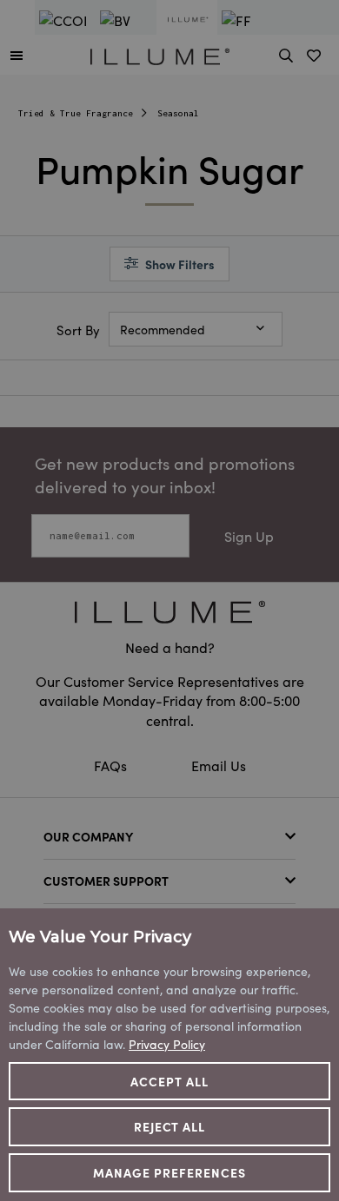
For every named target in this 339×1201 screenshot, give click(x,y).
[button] (16, 55)
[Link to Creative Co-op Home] (169, 612)
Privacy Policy (167, 1044)
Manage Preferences (169, 1172)
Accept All (169, 1081)
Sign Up (249, 535)
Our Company (88, 836)
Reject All (170, 1126)
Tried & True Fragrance (75, 113)
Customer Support (106, 880)
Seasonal (178, 113)
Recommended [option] (162, 329)
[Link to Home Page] (159, 53)
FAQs (112, 765)
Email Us (218, 765)
